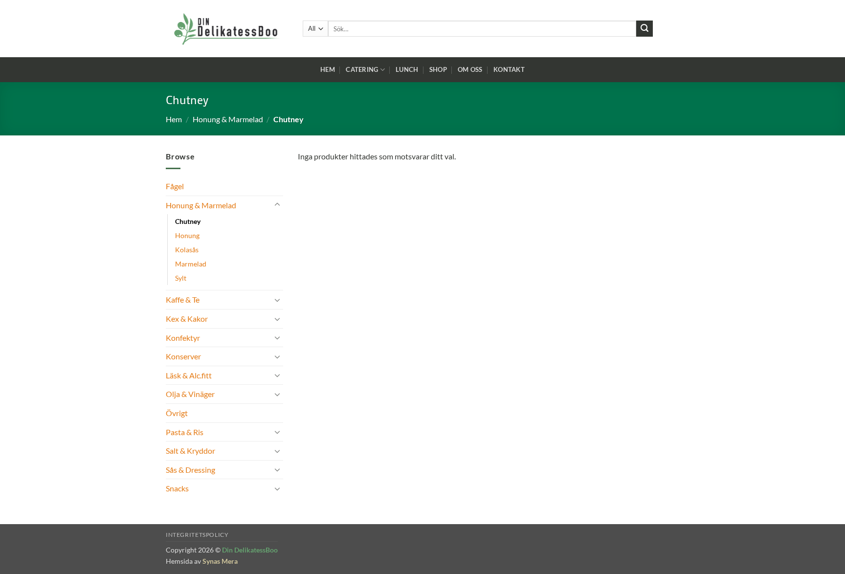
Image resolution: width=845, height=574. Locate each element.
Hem (327, 69)
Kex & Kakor (187, 318)
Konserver (183, 356)
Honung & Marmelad (228, 119)
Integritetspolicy (197, 534)
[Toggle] (277, 205)
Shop (438, 69)
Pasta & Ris (184, 432)
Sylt (180, 278)
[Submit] (644, 29)
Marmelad (190, 264)
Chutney (187, 221)
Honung (187, 235)
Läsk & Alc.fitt (189, 375)
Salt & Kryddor (190, 450)
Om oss (470, 69)
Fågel (175, 186)
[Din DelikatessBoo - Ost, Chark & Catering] (227, 28)
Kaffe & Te (183, 299)
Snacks (177, 488)
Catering (362, 69)
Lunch (407, 69)
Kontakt (509, 69)
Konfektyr (183, 337)
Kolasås (187, 249)
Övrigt (177, 413)
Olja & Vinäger (190, 393)
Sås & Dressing (190, 469)
